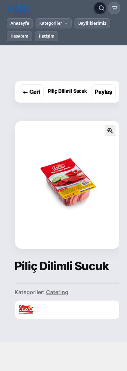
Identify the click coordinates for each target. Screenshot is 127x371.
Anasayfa (19, 23)
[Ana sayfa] (49, 8)
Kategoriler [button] (50, 23)
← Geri (31, 91)
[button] (110, 130)
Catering (57, 292)
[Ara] (101, 8)
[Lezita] (26, 309)
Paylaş (103, 91)
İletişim (47, 36)
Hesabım (19, 36)
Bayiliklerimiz (92, 23)
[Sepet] (114, 8)
